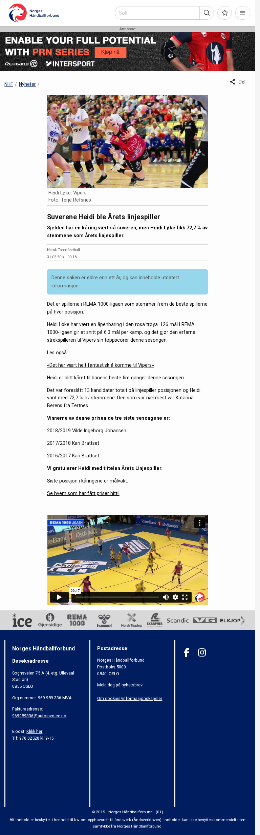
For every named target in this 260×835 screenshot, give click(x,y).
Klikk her (34, 731)
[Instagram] (202, 652)
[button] (206, 13)
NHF (8, 84)
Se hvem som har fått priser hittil (83, 493)
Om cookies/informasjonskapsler (129, 698)
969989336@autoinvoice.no (39, 715)
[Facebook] (186, 652)
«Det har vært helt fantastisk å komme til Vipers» (100, 365)
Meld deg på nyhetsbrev (120, 684)
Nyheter (27, 84)
